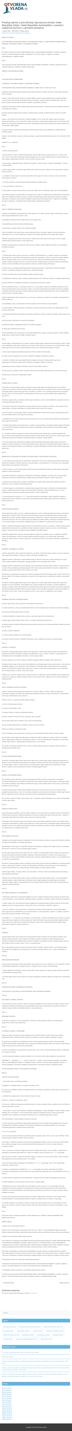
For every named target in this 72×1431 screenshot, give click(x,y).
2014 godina (7, 1396)
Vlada (7, 1339)
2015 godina (7, 1394)
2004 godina (7, 1417)
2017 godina (7, 1390)
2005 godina (7, 1415)
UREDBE (58, 1335)
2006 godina (7, 1413)
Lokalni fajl (26, 33)
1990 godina (7, 1419)
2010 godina (7, 1405)
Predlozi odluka (11, 1335)
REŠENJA (28, 1335)
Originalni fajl (19, 33)
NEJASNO (8, 1331)
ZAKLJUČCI (46, 1339)
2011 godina (6, 1403)
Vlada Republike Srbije (26, 1339)
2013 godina (7, 1398)
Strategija (43, 1335)
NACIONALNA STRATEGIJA (30, 1327)
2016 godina (7, 1392)
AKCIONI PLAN (9, 1327)
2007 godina (7, 1411)
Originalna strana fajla (8, 33)
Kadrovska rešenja (7, 1357)
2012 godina (7, 1401)
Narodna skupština (53, 1327)
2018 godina (7, 1388)
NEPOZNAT (15, 31)
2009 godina (7, 1407)
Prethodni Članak (8, 1283)
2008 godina (7, 1409)
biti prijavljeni (33, 1293)
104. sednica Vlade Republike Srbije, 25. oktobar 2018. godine (20, 1352)
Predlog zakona (24, 31)
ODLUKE (38, 1331)
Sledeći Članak (64, 1283)
